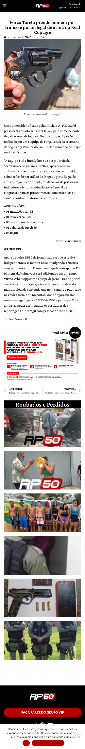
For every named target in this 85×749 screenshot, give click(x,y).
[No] (78, 736)
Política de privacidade (48, 743)
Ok (26, 743)
